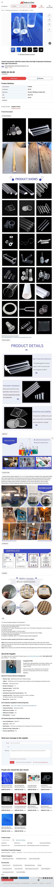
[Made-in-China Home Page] (27, 2)
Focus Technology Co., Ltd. (17, 883)
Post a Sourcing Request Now (40, 762)
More (2, 874)
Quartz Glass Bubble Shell (30, 705)
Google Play (13, 878)
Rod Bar (39, 865)
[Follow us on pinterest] (51, 878)
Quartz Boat (29, 843)
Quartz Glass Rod (18, 868)
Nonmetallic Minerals (24, 10)
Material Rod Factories (30, 865)
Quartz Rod (3, 843)
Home (2, 10)
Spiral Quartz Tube (5, 845)
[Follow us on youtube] (49, 878)
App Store (5, 878)
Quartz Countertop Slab (34, 858)
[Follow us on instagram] (47, 878)
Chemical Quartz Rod (7, 868)
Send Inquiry (14, 78)
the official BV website (33, 656)
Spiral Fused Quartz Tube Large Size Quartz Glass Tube (6, 808)
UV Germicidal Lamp (44, 845)
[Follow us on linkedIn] (38, 880)
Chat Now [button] (41, 78)
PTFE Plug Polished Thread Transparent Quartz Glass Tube (20, 808)
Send (12, 762)
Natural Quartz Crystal (21, 858)
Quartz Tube (13, 705)
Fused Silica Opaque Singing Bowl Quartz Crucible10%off (32, 787)
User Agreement (35, 883)
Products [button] (14, 6)
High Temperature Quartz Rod (31, 868)
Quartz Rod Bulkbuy (20, 872)
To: (8, 746)
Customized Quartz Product (20, 845)
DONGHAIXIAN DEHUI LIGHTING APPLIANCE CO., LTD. (17, 66)
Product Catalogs (21, 840)
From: (8, 743)
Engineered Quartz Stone (8, 858)
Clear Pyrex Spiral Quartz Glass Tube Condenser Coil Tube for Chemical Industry (20, 828)
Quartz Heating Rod (45, 868)
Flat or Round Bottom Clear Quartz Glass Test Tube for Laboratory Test (20, 787)
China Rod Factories (17, 865)
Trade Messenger (23, 878)
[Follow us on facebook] (43, 878)
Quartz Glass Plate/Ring (45, 843)
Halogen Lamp (20, 705)
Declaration (42, 883)
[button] (2, 2)
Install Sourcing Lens (8, 880)
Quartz (31, 10)
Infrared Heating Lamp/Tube (33, 845)
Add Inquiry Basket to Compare (27, 54)
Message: (7, 750)
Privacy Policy (48, 883)
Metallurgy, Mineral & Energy (12, 10)
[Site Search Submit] (34, 6)
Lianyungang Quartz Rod (8, 872)
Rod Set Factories (6, 865)
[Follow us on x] (45, 878)
